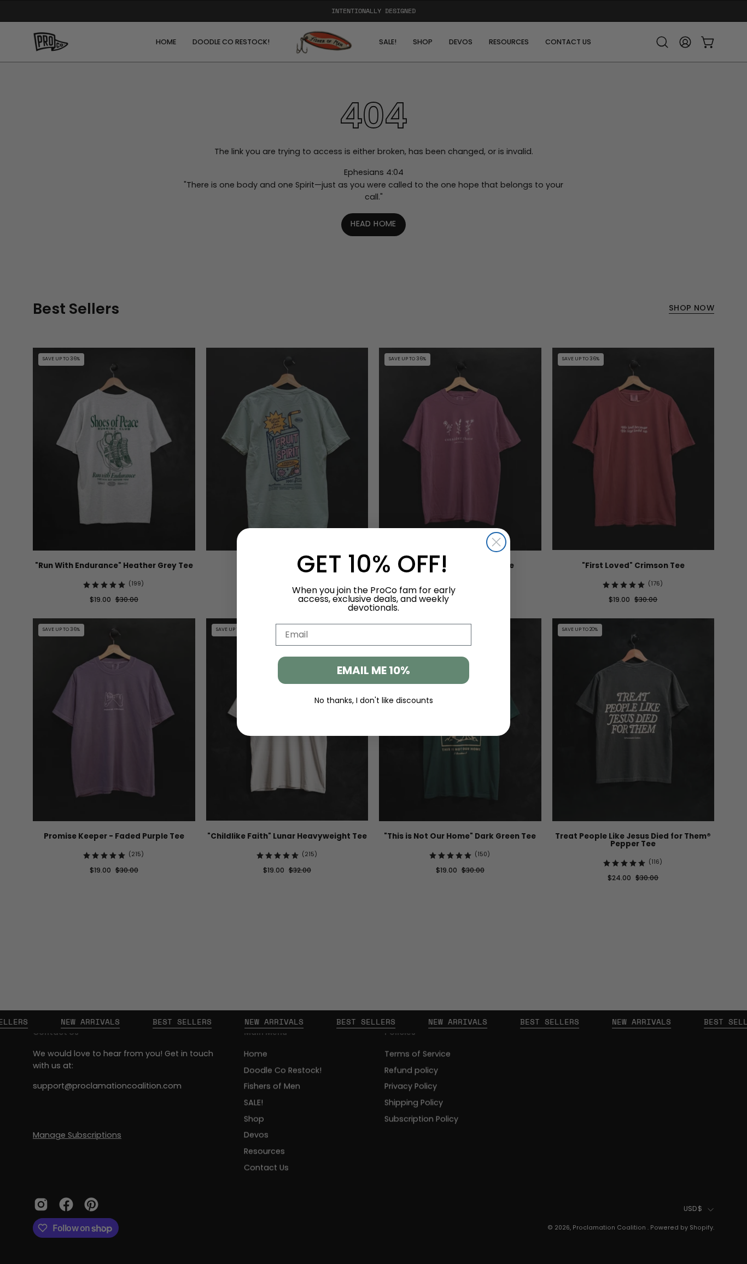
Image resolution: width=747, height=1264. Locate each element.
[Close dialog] (496, 542)
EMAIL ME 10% (373, 670)
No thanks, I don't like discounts (373, 700)
